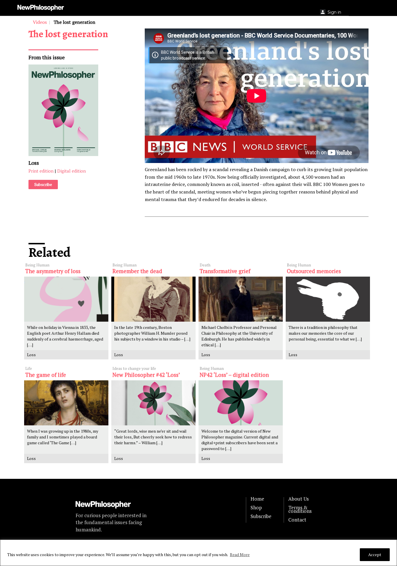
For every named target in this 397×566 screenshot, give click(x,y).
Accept (374, 554)
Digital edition (71, 171)
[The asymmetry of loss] (66, 299)
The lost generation (68, 34)
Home (257, 499)
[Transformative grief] (241, 299)
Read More (240, 554)
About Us (298, 499)
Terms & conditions (300, 509)
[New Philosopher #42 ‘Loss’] (153, 402)
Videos (40, 22)
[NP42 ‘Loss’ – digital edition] (241, 402)
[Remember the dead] (153, 299)
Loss (33, 162)
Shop (256, 507)
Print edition (40, 171)
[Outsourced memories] (328, 299)
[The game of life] (66, 402)
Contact (297, 520)
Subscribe (43, 184)
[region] (198, 553)
